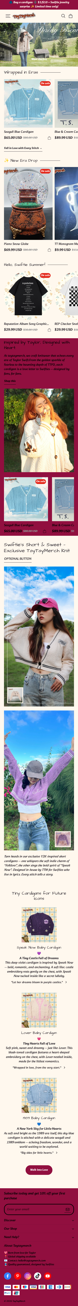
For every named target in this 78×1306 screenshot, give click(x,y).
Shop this (10, 381)
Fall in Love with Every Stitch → (23, 148)
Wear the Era (39, 59)
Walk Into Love (39, 1170)
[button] (8, 16)
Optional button (17, 559)
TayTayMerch (19, 1301)
